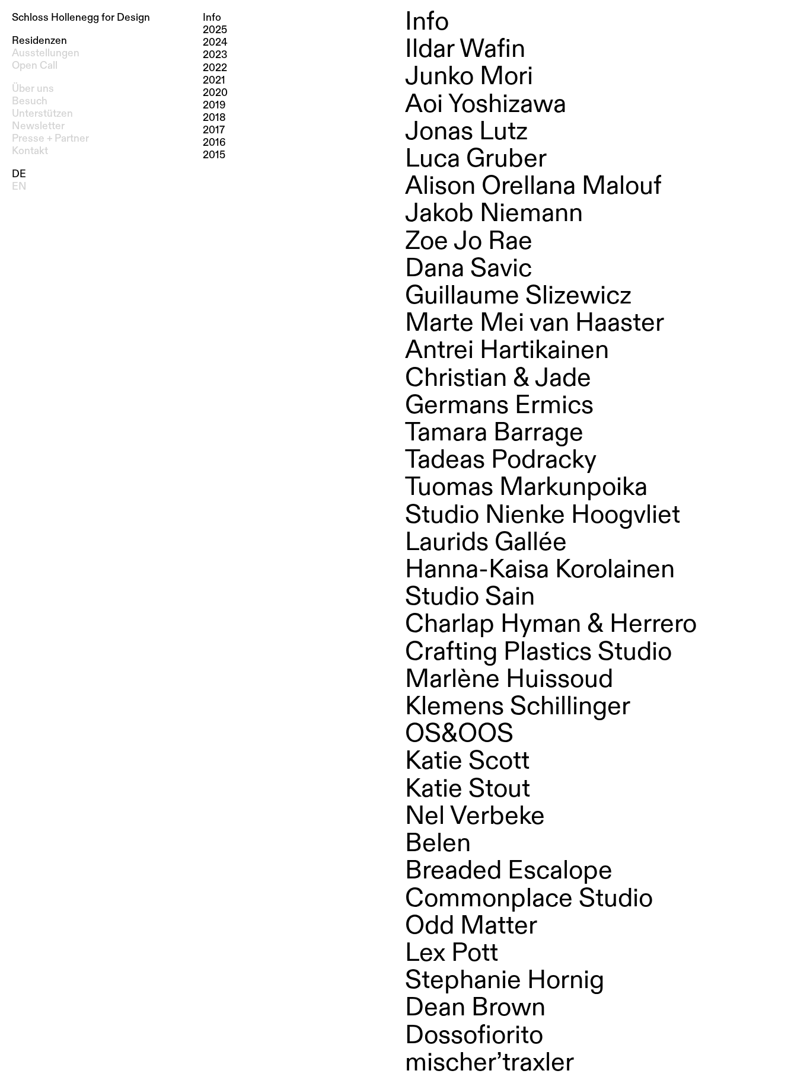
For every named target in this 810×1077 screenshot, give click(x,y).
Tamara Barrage (494, 433)
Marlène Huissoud (509, 680)
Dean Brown (475, 1008)
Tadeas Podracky (501, 461)
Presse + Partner (50, 138)
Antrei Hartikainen (507, 351)
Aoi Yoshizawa (485, 105)
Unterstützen (42, 113)
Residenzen (39, 41)
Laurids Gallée (486, 543)
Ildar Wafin (465, 50)
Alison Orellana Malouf (533, 187)
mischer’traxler (489, 1063)
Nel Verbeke (475, 817)
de (19, 174)
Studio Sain (470, 597)
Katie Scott (467, 762)
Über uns (33, 89)
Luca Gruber (476, 159)
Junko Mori (469, 77)
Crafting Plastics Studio (538, 653)
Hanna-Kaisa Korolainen (540, 570)
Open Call (35, 65)
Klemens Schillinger (517, 707)
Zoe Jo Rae (468, 242)
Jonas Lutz (466, 132)
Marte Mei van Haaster (534, 324)
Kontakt (30, 151)
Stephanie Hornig (504, 981)
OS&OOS (459, 734)
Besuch (29, 101)
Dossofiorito (474, 1036)
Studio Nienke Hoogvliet (542, 516)
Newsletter (38, 126)
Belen (438, 844)
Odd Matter (471, 926)
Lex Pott (451, 954)
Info (427, 22)
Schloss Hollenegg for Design (81, 17)
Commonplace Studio (529, 899)
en (19, 186)
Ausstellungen (45, 53)
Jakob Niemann (494, 214)
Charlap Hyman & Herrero (551, 625)
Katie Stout (467, 789)
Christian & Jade (498, 379)
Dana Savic (468, 269)
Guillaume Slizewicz (518, 296)
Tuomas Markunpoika (526, 488)
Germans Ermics (499, 406)
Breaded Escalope (509, 871)
